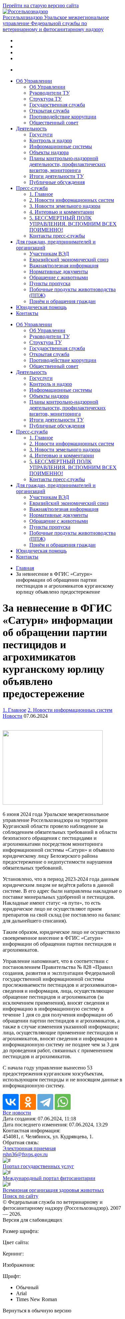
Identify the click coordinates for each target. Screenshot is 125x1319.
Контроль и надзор (50, 140)
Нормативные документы (58, 271)
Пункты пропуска (49, 283)
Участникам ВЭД (49, 253)
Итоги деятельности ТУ (56, 176)
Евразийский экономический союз (68, 259)
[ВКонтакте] (11, 1102)
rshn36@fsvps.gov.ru (25, 1154)
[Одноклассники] (28, 1102)
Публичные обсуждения (57, 182)
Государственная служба (57, 105)
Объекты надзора (49, 152)
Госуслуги (41, 134)
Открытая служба (49, 111)
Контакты (27, 313)
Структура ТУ (45, 99)
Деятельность (31, 128)
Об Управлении (34, 81)
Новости (12, 716)
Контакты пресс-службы (57, 236)
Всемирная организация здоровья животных (53, 1190)
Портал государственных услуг (38, 1166)
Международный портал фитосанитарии (49, 1178)
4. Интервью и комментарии (61, 212)
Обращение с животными (58, 277)
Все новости (17, 1112)
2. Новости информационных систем (71, 200)
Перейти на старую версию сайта (41, 5)
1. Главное (41, 194)
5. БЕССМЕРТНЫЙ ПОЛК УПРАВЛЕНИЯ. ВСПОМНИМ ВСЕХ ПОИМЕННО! (73, 224)
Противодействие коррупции (62, 116)
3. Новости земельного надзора (64, 206)
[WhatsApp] (63, 1102)
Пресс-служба (32, 188)
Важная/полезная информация (63, 265)
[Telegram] (45, 1102)
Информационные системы (60, 146)
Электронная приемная (29, 1148)
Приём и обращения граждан (62, 301)
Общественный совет (53, 122)
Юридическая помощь (41, 307)
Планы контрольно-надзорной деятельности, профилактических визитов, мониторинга (67, 164)
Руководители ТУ (49, 93)
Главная (25, 568)
